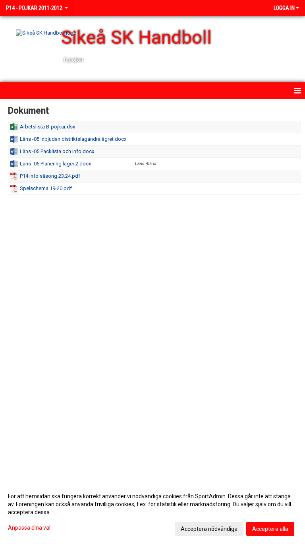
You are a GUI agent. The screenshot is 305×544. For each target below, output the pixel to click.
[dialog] (152, 512)
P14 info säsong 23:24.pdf (50, 176)
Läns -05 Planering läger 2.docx (55, 164)
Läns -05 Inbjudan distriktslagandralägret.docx (73, 139)
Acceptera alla (270, 529)
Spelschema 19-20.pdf (46, 188)
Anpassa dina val (29, 528)
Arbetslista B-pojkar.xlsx (47, 127)
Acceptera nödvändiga (209, 529)
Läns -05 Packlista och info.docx (57, 151)
